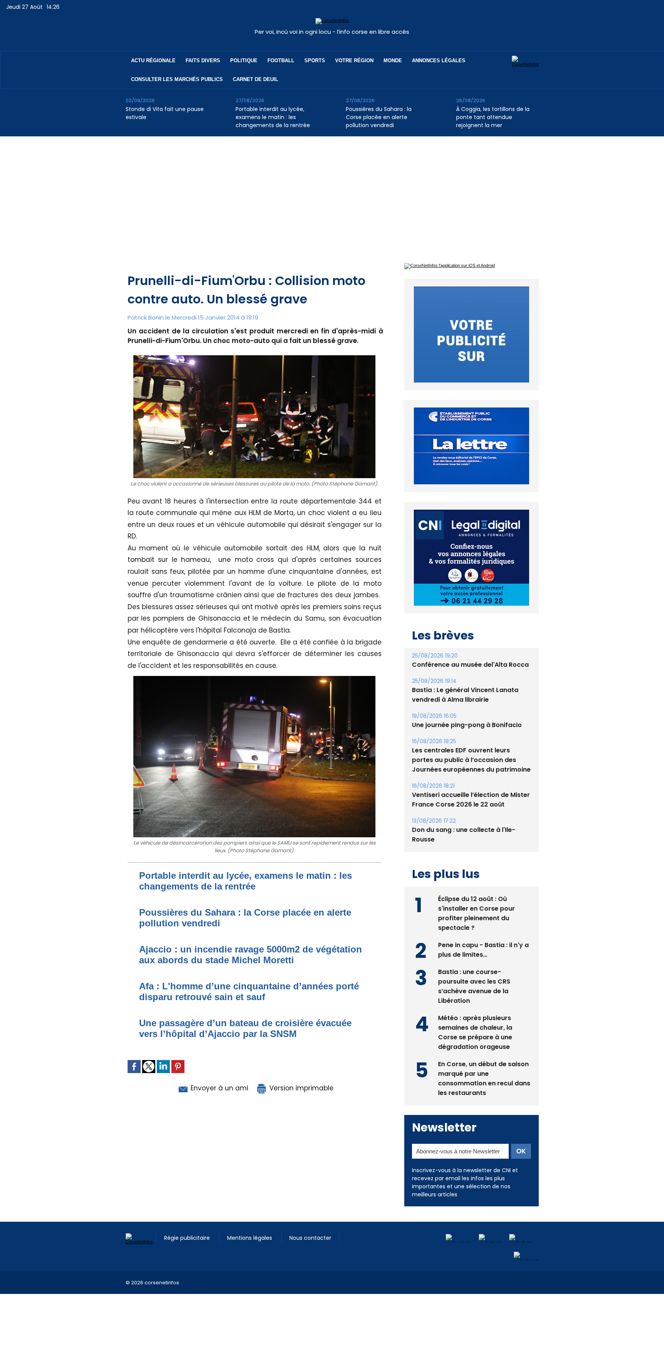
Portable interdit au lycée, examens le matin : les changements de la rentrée (273, 117)
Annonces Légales (438, 60)
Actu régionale (153, 60)
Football (280, 60)
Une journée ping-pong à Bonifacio (467, 725)
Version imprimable (300, 1088)
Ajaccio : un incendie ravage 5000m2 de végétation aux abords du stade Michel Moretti (250, 954)
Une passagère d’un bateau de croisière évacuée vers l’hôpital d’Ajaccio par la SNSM (245, 1028)
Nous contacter (310, 1238)
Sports (314, 60)
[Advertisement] (332, 194)
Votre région (354, 60)
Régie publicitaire (187, 1238)
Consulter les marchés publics (177, 79)
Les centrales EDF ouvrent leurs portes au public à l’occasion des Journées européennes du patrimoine (471, 760)
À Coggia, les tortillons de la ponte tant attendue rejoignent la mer (493, 117)
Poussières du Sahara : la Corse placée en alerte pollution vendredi (379, 117)
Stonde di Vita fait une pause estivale (165, 113)
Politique (243, 60)
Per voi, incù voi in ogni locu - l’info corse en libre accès (332, 32)
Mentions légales (250, 1238)
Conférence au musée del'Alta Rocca (470, 664)
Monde (392, 60)
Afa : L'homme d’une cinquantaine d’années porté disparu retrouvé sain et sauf (249, 991)
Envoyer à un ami (218, 1088)
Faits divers (203, 60)
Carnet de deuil (255, 79)
